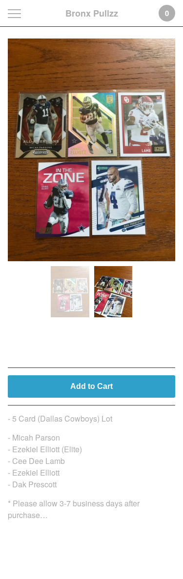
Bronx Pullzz (91, 13)
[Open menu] (16, 13)
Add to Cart (91, 386)
